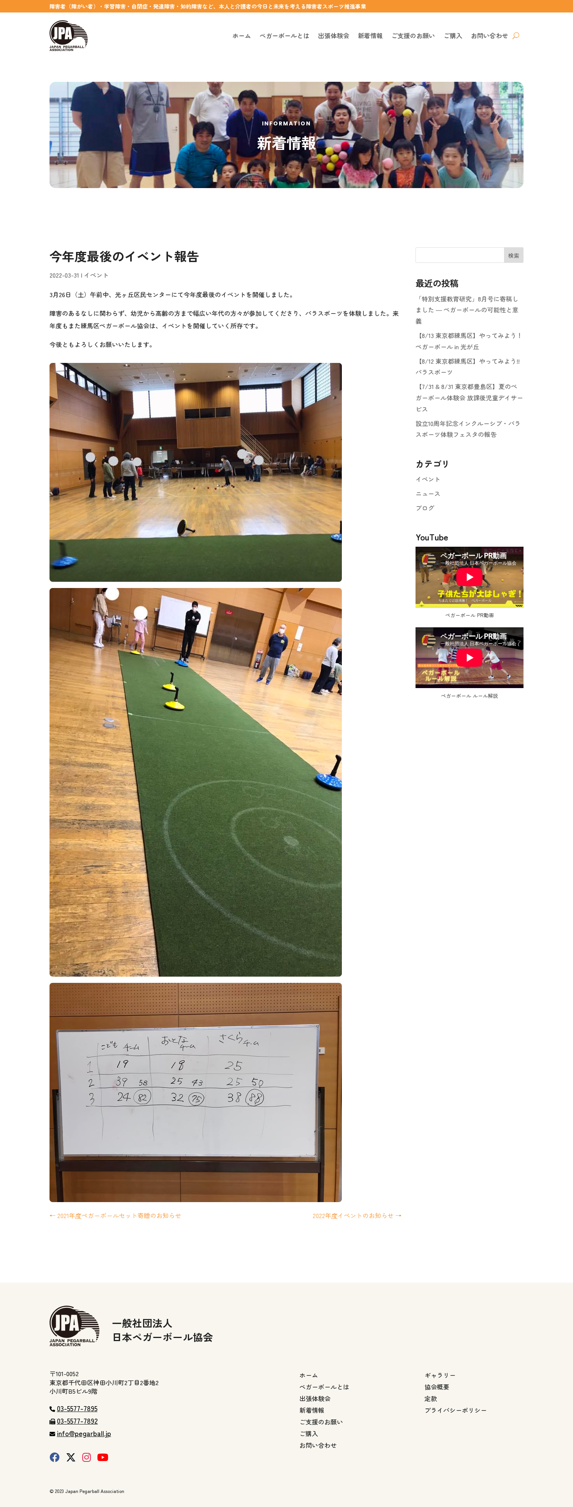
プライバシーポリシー (455, 1411)
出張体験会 (333, 35)
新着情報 (370, 35)
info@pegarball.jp (84, 1433)
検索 (513, 255)
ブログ (425, 507)
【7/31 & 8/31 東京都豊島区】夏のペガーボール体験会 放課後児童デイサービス (469, 398)
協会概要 (436, 1387)
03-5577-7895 (77, 1408)
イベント (96, 275)
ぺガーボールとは (284, 35)
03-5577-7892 (77, 1420)
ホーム (241, 35)
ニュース (428, 493)
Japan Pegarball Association (94, 1491)
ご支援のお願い (413, 35)
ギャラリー (440, 1376)
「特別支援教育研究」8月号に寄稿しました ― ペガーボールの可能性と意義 (467, 310)
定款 (430, 1399)
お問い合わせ (489, 35)
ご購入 (453, 35)
